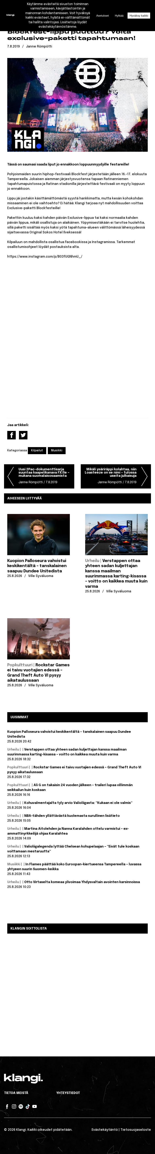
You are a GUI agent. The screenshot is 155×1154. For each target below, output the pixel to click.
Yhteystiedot (68, 1093)
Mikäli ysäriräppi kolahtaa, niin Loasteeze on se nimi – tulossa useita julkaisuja (110, 476)
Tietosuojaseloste (135, 1130)
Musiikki (56, 450)
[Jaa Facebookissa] (11, 435)
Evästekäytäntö (105, 1130)
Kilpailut (37, 450)
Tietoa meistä (16, 1093)
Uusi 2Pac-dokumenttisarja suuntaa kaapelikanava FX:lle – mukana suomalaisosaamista (44, 476)
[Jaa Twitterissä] (23, 435)
